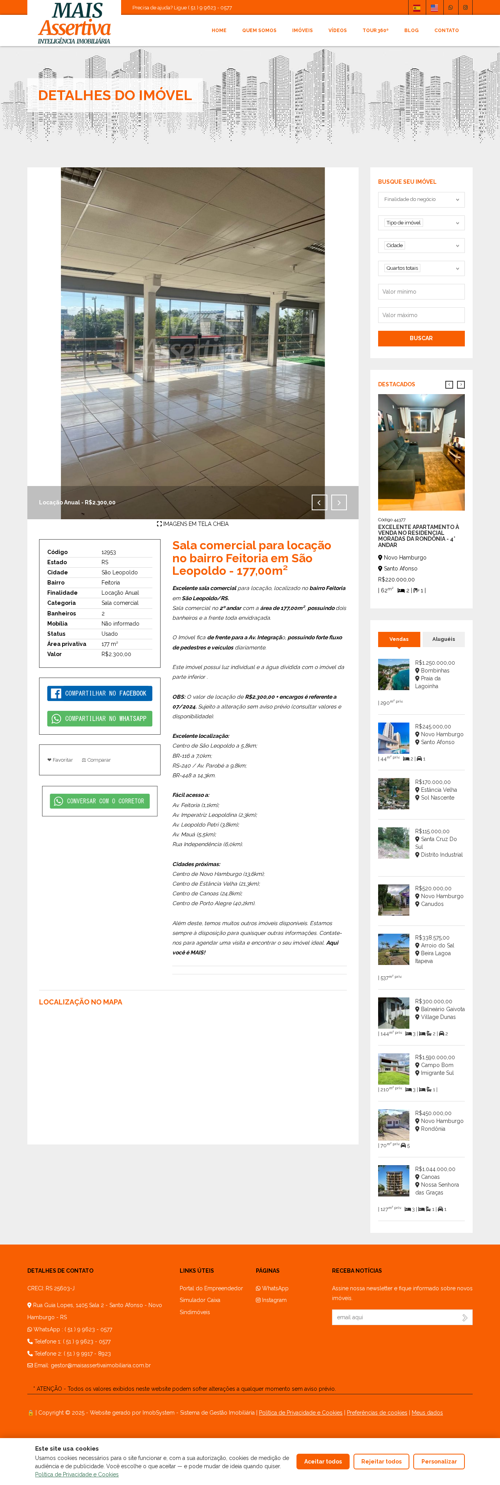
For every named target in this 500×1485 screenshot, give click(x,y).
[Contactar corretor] (100, 800)
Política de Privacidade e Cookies (301, 1413)
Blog (411, 30)
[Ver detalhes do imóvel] (421, 451)
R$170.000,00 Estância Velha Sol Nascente (436, 790)
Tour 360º (375, 30)
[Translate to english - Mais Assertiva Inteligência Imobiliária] (434, 7)
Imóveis (302, 30)
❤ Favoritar (60, 760)
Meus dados (427, 1413)
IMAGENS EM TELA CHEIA (195, 524)
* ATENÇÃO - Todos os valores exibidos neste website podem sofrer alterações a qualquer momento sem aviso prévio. (184, 1389)
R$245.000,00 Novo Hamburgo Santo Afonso (439, 734)
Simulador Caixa (200, 1300)
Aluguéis (443, 639)
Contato (446, 30)
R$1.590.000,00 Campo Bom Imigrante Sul (435, 1065)
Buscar (421, 338)
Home (219, 30)
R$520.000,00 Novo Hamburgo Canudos (439, 896)
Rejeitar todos (381, 1461)
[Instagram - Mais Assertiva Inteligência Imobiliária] (465, 7)
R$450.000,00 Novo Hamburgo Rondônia (439, 1121)
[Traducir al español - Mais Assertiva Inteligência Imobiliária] (417, 7)
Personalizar (439, 1461)
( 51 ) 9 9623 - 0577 (88, 1329)
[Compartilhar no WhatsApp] (99, 718)
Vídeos (338, 30)
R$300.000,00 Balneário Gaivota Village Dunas (440, 1009)
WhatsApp (275, 1288)
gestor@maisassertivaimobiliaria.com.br (101, 1365)
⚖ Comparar (96, 760)
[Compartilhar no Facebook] (99, 693)
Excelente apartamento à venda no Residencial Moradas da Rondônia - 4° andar (418, 536)
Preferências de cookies (377, 1413)
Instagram (274, 1300)
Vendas (399, 639)
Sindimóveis (195, 1312)
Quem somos (259, 30)
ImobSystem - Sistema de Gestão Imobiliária (199, 1413)
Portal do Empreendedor (211, 1288)
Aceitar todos (323, 1461)
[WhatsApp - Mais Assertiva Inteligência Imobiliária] (450, 7)
